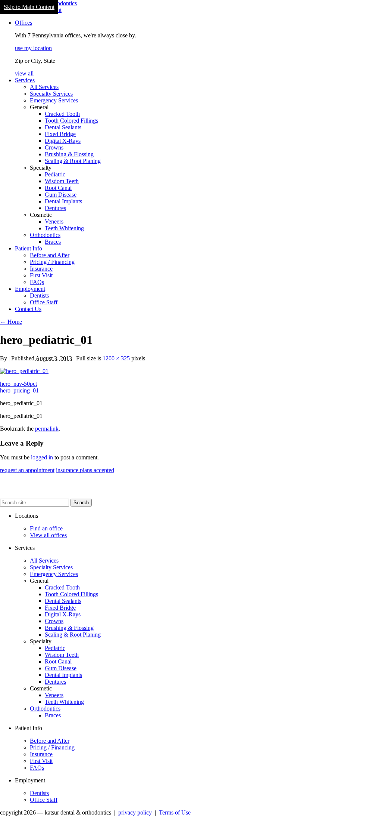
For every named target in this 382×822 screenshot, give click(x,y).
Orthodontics (45, 235)
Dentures (55, 208)
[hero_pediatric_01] (24, 371)
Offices (23, 22)
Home (11, 321)
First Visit (41, 275)
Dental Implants (63, 201)
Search (81, 502)
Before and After (49, 255)
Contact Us (28, 309)
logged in (42, 457)
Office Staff (43, 302)
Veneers (54, 221)
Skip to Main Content (29, 7)
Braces (53, 241)
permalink (47, 428)
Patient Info (28, 248)
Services (25, 80)
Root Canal (58, 188)
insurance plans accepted (85, 470)
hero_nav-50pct (18, 384)
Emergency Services (54, 100)
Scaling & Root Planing (73, 161)
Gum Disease (60, 194)
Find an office (46, 528)
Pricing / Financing (52, 262)
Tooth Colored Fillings (71, 120)
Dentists (39, 295)
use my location (33, 48)
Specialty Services (51, 93)
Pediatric (55, 174)
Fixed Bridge (60, 134)
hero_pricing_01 (19, 390)
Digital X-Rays (63, 141)
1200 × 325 (116, 358)
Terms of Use (175, 812)
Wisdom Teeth (62, 181)
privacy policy (135, 812)
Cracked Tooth (62, 114)
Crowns (54, 147)
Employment (30, 289)
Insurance (41, 268)
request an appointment (27, 470)
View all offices (48, 535)
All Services (44, 87)
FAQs (37, 282)
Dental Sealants (63, 127)
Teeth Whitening (64, 228)
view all (24, 73)
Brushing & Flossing (69, 154)
